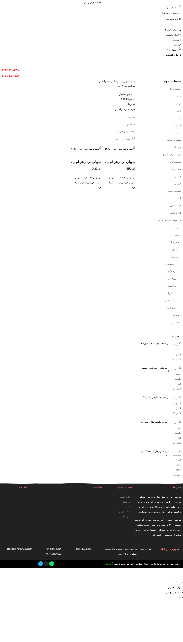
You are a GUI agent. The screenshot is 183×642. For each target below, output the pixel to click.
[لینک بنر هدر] (91, 321)
